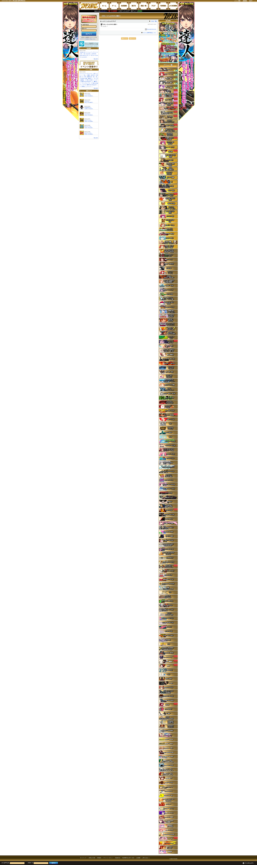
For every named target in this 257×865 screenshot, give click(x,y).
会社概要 (138, 857)
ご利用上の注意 (91, 857)
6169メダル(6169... (88, 134)
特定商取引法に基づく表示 (128, 857)
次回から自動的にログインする (89, 37)
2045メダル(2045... (88, 115)
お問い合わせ (145, 857)
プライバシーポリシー (108, 857)
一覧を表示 (95, 59)
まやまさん (86, 101)
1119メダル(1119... (88, 127)
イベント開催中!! (89, 64)
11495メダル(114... (88, 108)
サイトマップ (83, 857)
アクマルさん (87, 113)
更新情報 (245, 0)
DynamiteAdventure (151, 29)
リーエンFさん (87, 94)
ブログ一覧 (154, 21)
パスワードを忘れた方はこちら (87, 39)
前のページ (124, 38)
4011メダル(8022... (88, 102)
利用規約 (99, 857)
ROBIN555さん (87, 107)
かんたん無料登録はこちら (149, 32)
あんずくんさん (87, 120)
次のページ (132, 38)
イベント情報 (237, 0)
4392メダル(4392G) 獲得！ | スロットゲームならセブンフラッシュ (89, 6)
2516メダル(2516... (88, 95)
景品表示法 (117, 857)
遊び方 (250, 0)
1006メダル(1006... (88, 121)
